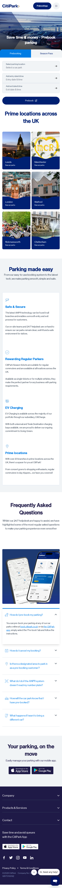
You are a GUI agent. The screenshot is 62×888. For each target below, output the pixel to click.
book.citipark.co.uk (29, 626)
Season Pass (46, 53)
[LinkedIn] (31, 857)
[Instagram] (18, 857)
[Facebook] (4, 857)
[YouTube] (25, 857)
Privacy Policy (9, 868)
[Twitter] (11, 857)
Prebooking (15, 53)
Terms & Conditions (29, 868)
